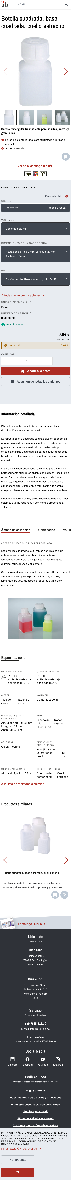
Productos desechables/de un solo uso (35, 1104)
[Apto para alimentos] (43, 173)
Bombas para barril (35, 1111)
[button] (66, 71)
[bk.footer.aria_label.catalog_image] (7, 923)
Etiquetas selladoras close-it (35, 1118)
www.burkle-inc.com (36, 993)
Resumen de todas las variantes (38, 381)
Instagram (58, 1064)
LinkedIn (12, 1064)
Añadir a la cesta (38, 371)
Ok (18, 1172)
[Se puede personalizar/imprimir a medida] (35, 173)
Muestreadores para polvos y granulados (35, 1097)
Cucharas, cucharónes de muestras (35, 1125)
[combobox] (35, 228)
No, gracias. (17, 1159)
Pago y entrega (35, 1090)
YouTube (42, 1064)
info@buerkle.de (40, 1029)
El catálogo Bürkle (29, 924)
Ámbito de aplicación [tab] (15, 530)
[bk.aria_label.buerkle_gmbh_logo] (5, 4)
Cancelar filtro (54, 196)
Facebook (27, 1064)
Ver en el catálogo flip (32, 166)
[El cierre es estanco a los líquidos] (27, 173)
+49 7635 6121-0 (35, 1023)
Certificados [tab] (46, 530)
